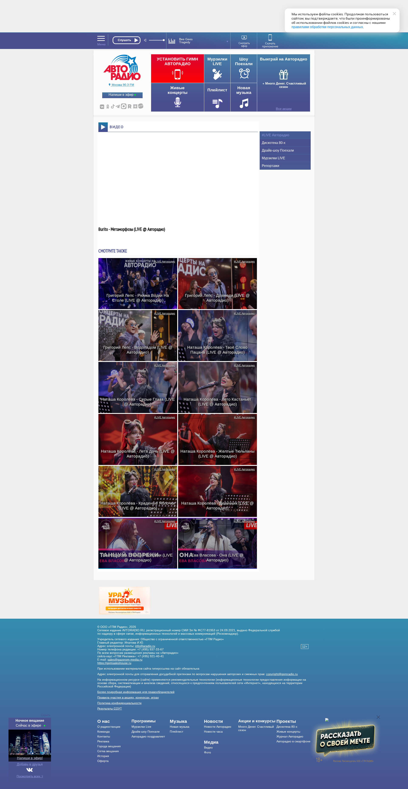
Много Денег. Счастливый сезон (285, 85)
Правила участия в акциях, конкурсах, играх (128, 697)
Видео (208, 747)
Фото (207, 752)
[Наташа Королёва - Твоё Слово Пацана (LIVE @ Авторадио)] (215, 317)
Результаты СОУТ (109, 708)
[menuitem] (114, 721)
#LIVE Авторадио (164, 261)
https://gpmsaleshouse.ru (114, 663)
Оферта (103, 761)
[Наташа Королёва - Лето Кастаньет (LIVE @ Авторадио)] (215, 369)
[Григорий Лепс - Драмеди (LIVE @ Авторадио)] (215, 265)
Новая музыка (179, 726)
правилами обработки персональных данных (327, 27)
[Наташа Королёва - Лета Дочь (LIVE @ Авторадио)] (135, 421)
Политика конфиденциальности (119, 703)
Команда (103, 731)
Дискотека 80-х (273, 143)
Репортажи (270, 166)
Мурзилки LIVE (273, 158)
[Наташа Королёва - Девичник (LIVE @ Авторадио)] (215, 473)
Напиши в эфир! (30, 758)
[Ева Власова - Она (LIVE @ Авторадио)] (215, 525)
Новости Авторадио (217, 726)
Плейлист (176, 731)
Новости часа (213, 731)
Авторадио (293, 741)
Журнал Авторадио (289, 736)
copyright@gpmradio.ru (282, 674)
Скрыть (45, 715)
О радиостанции (108, 726)
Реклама (103, 741)
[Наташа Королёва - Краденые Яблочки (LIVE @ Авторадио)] (135, 473)
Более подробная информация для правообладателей (135, 692)
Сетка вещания (108, 751)
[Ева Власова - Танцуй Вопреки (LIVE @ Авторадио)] (135, 525)
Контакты (103, 736)
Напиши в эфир (121, 94)
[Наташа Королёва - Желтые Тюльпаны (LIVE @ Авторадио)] (215, 421)
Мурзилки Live (141, 726)
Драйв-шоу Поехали (278, 150)
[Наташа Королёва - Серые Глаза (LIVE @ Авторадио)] (135, 369)
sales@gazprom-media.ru (125, 659)
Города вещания (109, 746)
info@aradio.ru (145, 646)
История (103, 756)
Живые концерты (288, 731)
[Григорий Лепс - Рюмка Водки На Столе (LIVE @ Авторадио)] (135, 265)
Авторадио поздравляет (148, 736)
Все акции (284, 108)
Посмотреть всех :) (30, 776)
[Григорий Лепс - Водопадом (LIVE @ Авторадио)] (135, 317)
